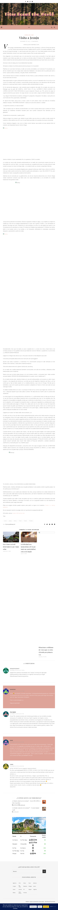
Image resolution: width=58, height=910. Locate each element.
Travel (20, 520)
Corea (5, 520)
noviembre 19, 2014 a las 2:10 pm (17, 713)
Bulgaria (30, 889)
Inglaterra (35, 889)
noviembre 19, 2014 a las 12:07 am (17, 691)
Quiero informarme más (18, 513)
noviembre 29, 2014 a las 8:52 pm (17, 766)
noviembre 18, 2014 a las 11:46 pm (17, 670)
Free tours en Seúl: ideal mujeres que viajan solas (11, 546)
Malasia (14, 892)
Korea (15, 520)
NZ (24, 889)
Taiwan (14, 889)
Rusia (30, 883)
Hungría (14, 886)
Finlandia (25, 892)
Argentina (14, 883)
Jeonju (10, 520)
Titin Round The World (50, 901)
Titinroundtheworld (10, 524)
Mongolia (30, 886)
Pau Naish (13, 712)
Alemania (35, 883)
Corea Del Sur (20, 893)
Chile (20, 883)
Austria (34, 886)
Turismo (31, 520)
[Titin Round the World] (5, 27)
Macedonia (25, 886)
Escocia (24, 883)
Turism (25, 520)
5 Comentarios (34, 41)
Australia (20, 889)
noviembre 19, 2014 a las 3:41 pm (17, 742)
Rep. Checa (20, 886)
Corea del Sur (29, 35)
